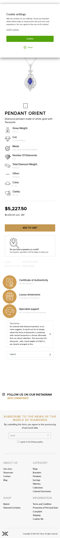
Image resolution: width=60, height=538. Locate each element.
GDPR (9, 30)
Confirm (30, 39)
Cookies (15, 30)
